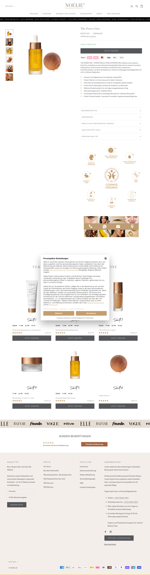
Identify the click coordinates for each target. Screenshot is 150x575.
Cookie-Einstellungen (87, 487)
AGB (81, 483)
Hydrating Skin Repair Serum (66, 398)
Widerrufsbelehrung (87, 475)
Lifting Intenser (104, 396)
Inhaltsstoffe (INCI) (91, 130)
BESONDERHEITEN (89, 111)
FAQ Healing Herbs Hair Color (54, 479)
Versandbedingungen (87, 479)
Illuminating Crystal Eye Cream (23, 398)
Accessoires (86, 14)
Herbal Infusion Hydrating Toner (67, 330)
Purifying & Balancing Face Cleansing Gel (26, 330)
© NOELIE (13, 568)
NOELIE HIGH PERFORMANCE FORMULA (98, 124)
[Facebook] (105, 531)
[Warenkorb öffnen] (142, 6)
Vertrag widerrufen (119, 538)
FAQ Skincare (48, 487)
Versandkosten (92, 36)
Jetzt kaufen (111, 51)
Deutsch (9, 6)
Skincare (34, 14)
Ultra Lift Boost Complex (107, 330)
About (99, 14)
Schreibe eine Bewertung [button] (94, 444)
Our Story (47, 467)
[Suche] (137, 6)
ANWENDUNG (87, 117)
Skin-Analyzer (113, 14)
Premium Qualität (90, 136)
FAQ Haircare (48, 483)
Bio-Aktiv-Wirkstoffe (51, 471)
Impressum (84, 467)
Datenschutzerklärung (88, 471)
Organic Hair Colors (66, 14)
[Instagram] (111, 531)
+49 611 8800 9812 (121, 498)
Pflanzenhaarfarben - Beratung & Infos (57, 475)
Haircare (47, 14)
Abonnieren (16, 505)
